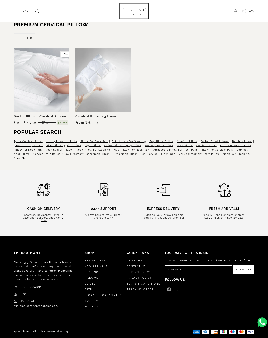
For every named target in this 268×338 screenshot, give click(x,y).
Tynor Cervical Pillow (28, 141)
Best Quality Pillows (29, 145)
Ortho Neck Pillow (125, 154)
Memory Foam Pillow (159, 145)
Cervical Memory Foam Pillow (199, 154)
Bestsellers (95, 260)
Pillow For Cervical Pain (217, 149)
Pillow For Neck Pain (28, 149)
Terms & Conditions (143, 283)
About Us (134, 260)
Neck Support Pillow (59, 149)
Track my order (140, 289)
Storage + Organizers (103, 295)
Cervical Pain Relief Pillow (51, 154)
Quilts (90, 283)
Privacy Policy (139, 278)
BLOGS (24, 294)
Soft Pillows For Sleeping (129, 141)
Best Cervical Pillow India (157, 154)
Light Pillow (93, 145)
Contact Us (136, 266)
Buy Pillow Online (161, 141)
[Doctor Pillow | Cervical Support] (41, 80)
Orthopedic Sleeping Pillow (122, 145)
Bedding (91, 272)
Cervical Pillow (206, 145)
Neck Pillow (185, 145)
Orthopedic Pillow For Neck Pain (175, 149)
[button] (21, 11)
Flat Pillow (74, 145)
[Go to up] (263, 333)
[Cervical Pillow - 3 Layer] (103, 80)
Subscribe (244, 269)
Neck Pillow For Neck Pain (132, 149)
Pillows (91, 278)
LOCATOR (35, 287)
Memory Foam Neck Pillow (91, 154)
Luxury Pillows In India (61, 141)
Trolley (91, 301)
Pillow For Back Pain (94, 141)
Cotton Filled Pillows (215, 141)
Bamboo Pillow (242, 141)
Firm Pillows (54, 145)
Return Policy (139, 272)
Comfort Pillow (187, 141)
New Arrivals (96, 266)
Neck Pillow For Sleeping (93, 149)
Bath (89, 289)
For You (91, 306)
